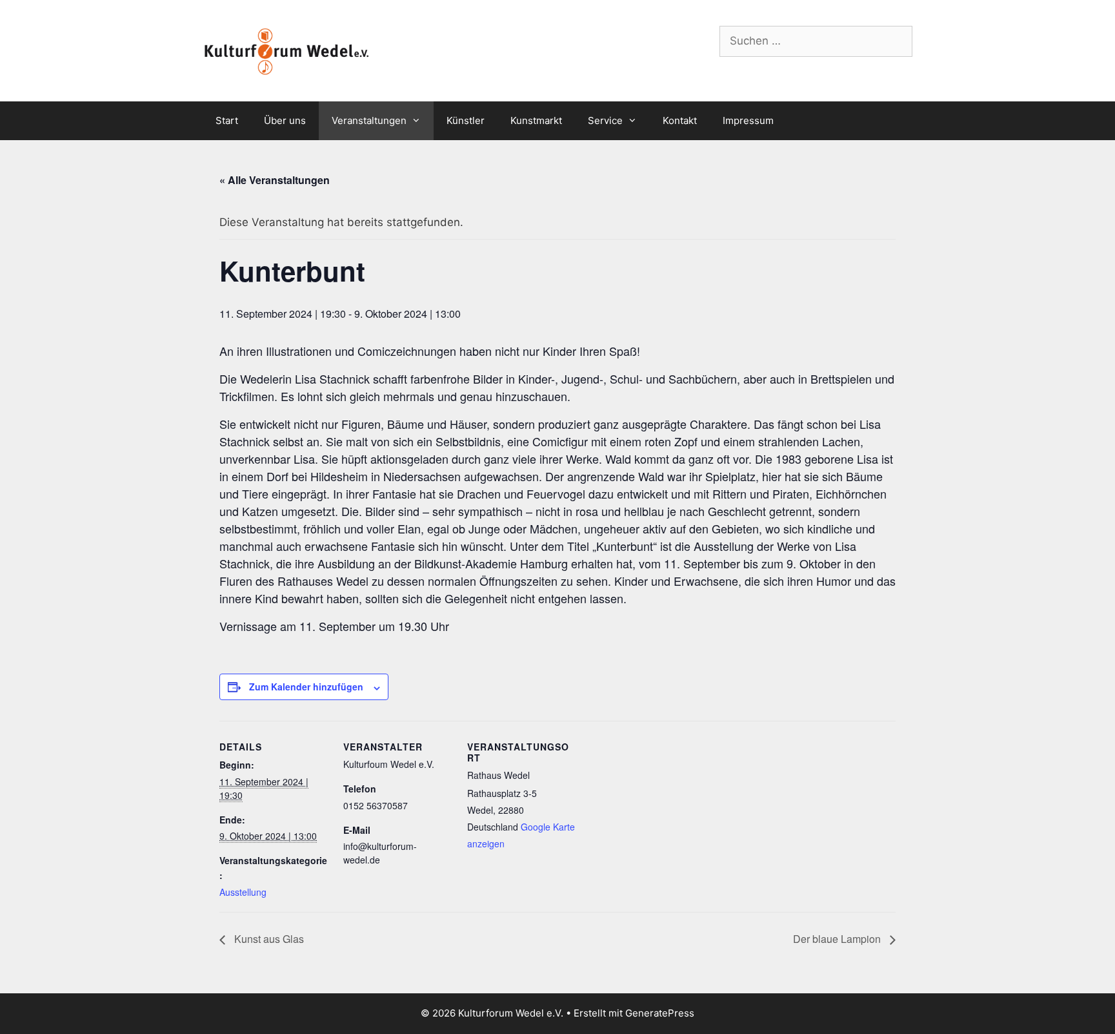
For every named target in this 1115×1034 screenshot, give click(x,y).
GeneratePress (659, 1013)
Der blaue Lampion (838, 938)
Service (605, 120)
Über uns (285, 120)
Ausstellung (242, 891)
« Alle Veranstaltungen (274, 179)
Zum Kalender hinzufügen (306, 686)
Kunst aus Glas (268, 938)
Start (227, 120)
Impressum (748, 120)
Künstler (466, 120)
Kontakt (680, 120)
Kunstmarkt (536, 120)
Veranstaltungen (369, 120)
